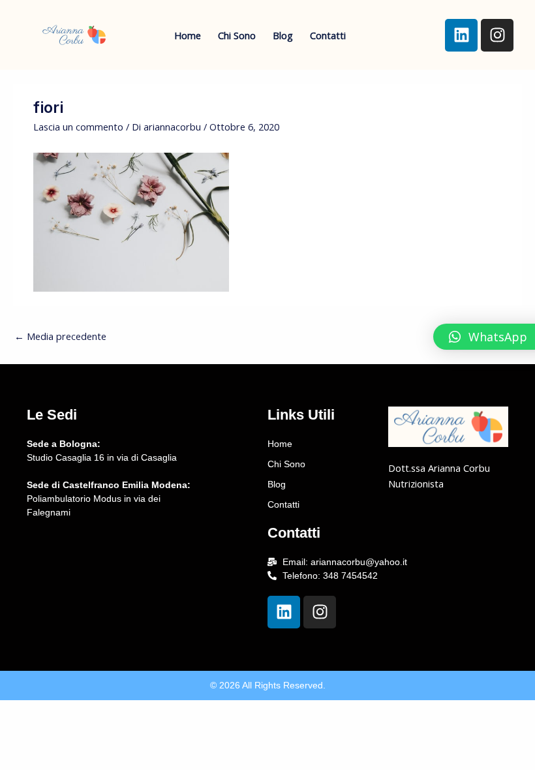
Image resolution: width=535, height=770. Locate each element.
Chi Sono (237, 35)
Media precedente (60, 336)
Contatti (328, 35)
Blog (283, 35)
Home (187, 35)
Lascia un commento (78, 126)
